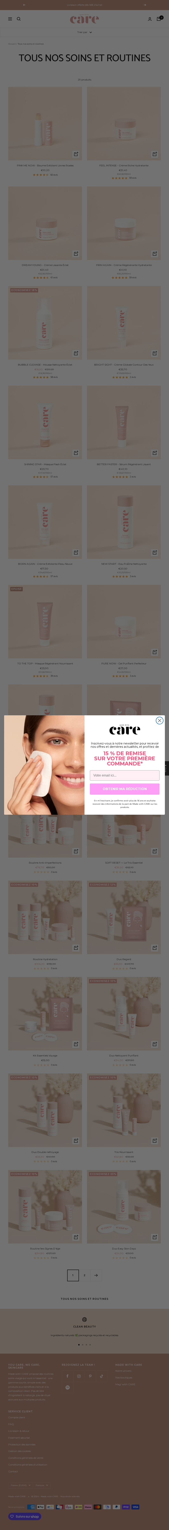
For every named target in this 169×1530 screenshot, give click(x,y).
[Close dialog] (159, 720)
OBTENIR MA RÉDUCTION (125, 789)
